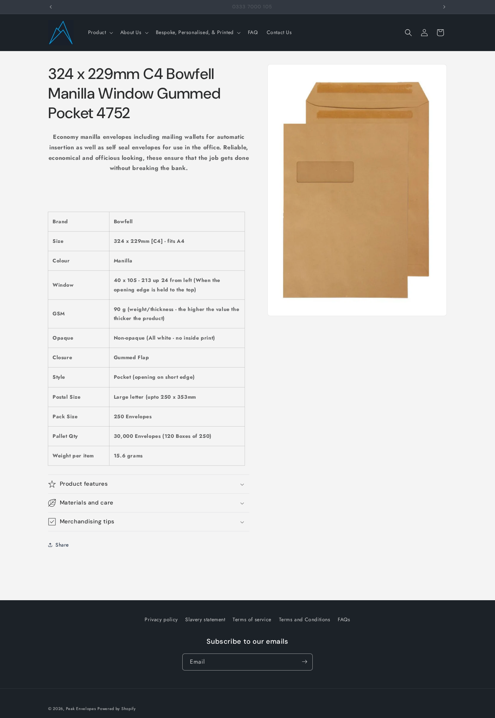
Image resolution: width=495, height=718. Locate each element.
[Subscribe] (304, 661)
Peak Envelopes (81, 708)
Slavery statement (205, 619)
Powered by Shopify (116, 708)
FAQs (344, 619)
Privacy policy (161, 619)
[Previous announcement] (51, 7)
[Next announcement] (444, 7)
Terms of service (252, 619)
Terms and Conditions (304, 619)
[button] (100, 32)
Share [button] (62, 544)
